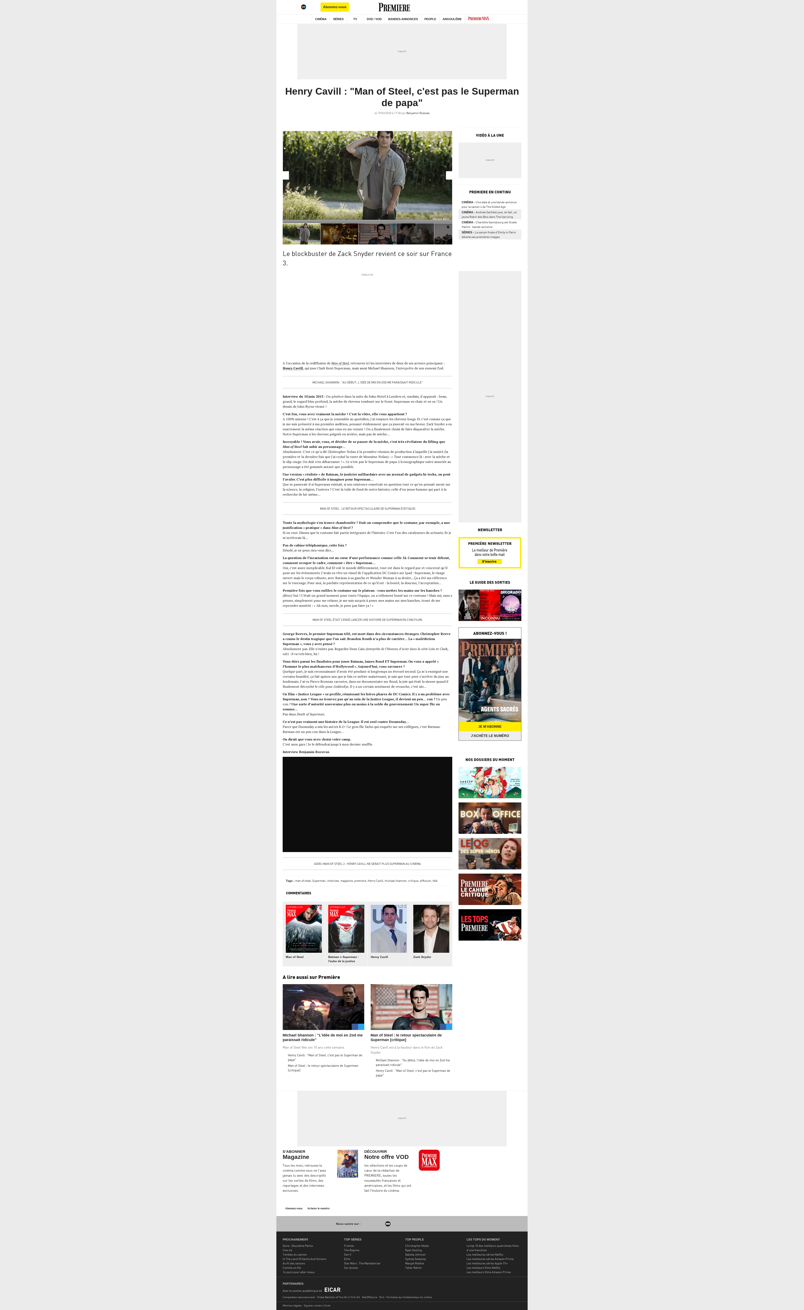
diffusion (425, 880)
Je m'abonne (490, 726)
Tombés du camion (295, 1254)
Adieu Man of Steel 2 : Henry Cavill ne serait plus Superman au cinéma (367, 863)
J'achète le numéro (490, 736)
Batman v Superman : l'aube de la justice (343, 959)
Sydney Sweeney (415, 1259)
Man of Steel (340, 363)
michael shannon (396, 880)
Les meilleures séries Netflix (484, 1254)
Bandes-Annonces (403, 19)
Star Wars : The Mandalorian (362, 1263)
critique (413, 880)
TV (355, 19)
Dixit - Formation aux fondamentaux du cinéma (405, 1297)
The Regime (351, 1250)
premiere (360, 880)
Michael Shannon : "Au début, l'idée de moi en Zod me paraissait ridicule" (367, 382)
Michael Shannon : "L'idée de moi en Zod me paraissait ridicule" (323, 1037)
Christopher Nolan (417, 1245)
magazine (346, 880)
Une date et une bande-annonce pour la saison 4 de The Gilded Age (489, 204)
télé (435, 880)
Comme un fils (292, 1267)
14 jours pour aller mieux (299, 1272)
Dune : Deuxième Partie (298, 1245)
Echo (347, 1259)
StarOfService (369, 1297)
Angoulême (452, 19)
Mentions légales (292, 1305)
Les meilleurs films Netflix (483, 1267)
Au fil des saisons (294, 1263)
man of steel (303, 880)
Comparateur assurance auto (299, 1297)
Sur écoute (351, 1267)
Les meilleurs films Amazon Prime (488, 1272)
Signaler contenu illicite (317, 1305)
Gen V (347, 1254)
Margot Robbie (414, 1263)
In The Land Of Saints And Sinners (304, 1259)
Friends (349, 1245)
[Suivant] (449, 175)
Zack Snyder (422, 957)
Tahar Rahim (413, 1267)
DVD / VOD (374, 19)
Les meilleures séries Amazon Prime (490, 1259)
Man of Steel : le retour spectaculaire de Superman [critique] (367, 508)
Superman (319, 880)
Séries (338, 19)
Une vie (287, 1250)
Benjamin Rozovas (418, 113)
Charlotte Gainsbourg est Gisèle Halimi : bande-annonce (489, 224)
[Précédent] (286, 175)
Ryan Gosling (413, 1250)
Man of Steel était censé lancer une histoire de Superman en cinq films (367, 619)
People (430, 19)
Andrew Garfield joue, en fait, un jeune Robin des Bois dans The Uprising (489, 214)
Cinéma (321, 19)
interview (333, 880)
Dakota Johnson (415, 1254)
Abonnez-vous (335, 7)
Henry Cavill (293, 368)
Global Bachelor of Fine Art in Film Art (338, 1297)
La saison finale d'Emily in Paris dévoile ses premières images (489, 234)
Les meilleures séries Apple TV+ (487, 1263)
